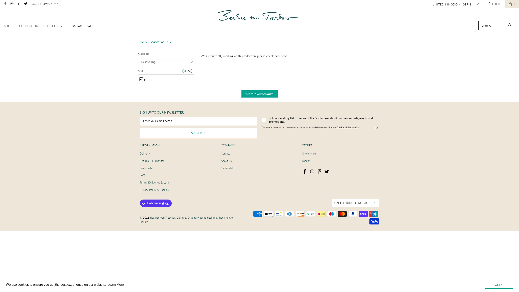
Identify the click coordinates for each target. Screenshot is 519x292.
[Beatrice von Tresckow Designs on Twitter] (26, 4)
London (306, 160)
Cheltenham (309, 153)
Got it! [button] (499, 284)
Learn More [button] (115, 284)
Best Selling (148, 62)
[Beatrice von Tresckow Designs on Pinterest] (19, 4)
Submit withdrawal (260, 94)
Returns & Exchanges (152, 160)
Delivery (145, 153)
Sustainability (228, 168)
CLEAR (187, 70)
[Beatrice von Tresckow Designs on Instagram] (12, 4)
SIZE (141, 71)
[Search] (510, 25)
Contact (225, 153)
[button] (10, 26)
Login (497, 4)
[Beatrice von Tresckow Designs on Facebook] (5, 4)
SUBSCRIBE (198, 133)
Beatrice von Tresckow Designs (168, 217)
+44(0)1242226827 (44, 4)
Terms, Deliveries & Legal (154, 182)
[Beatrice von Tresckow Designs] (259, 15)
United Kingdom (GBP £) (453, 4)
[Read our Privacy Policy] (376, 127)
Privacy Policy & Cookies (154, 189)
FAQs (143, 175)
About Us (226, 160)
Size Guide (146, 168)
